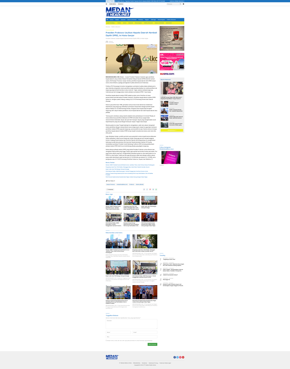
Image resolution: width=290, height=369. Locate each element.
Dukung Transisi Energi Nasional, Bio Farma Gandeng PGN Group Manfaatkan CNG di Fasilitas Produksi (129, 174)
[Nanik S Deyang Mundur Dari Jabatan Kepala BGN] (164, 111)
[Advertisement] (172, 181)
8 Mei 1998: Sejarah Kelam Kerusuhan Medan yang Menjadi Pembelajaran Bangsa (175, 124)
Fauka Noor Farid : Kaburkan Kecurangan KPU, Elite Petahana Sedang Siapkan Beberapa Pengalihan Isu (173, 264)
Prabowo (131, 184)
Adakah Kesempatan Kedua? (170, 275)
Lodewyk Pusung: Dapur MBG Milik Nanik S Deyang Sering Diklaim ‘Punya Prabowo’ (171, 98)
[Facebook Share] (144, 189)
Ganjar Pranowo (110, 184)
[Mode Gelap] (183, 4)
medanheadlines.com (122, 184)
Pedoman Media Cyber (165, 363)
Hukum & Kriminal (131, 19)
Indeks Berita (112, 4)
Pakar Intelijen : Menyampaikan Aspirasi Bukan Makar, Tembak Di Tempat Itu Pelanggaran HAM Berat (173, 270)
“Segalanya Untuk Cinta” (169, 259)
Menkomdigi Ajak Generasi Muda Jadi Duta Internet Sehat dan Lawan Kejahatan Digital (176, 117)
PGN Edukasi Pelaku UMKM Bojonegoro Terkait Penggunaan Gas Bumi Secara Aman (127, 171)
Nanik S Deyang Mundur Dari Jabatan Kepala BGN (175, 110)
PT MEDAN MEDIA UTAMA (125, 363)
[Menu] (107, 4)
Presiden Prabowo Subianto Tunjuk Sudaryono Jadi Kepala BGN (175, 103)
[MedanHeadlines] (120, 11)
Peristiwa (140, 19)
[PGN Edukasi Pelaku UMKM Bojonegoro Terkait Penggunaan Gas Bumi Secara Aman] (114, 217)
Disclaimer (120, 4)
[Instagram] (180, 357)
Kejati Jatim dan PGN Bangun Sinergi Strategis (117, 169)
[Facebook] (174, 357)
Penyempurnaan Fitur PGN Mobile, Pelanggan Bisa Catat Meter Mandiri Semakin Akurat (127, 167)
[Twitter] (177, 357)
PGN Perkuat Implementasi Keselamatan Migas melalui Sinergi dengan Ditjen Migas (126, 177)
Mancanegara (161, 19)
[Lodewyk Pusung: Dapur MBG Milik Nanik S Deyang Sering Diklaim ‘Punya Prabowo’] (172, 88)
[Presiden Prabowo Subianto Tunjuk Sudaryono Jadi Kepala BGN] (164, 104)
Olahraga (153, 19)
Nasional (123, 19)
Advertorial (169, 23)
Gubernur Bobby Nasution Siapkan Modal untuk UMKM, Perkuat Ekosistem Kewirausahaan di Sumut (162, 1)
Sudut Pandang (110, 23)
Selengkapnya (171, 130)
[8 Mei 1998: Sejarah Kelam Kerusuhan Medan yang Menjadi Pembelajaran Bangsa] (164, 125)
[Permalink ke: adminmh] (107, 42)
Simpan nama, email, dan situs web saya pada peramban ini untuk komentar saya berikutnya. (129, 340)
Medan (117, 19)
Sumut (111, 19)
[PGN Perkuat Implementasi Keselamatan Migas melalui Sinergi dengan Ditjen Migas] (149, 217)
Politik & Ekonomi (171, 19)
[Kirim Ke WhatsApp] (156, 189)
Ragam (147, 19)
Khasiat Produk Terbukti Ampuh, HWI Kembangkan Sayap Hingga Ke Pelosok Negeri (173, 285)
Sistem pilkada (139, 184)
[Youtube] (183, 357)
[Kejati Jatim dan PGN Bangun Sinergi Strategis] (149, 200)
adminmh (111, 41)
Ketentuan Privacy (153, 363)
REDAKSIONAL (136, 363)
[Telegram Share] (153, 189)
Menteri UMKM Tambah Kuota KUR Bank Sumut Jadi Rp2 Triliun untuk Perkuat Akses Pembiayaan (130, 165)
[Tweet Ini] (147, 189)
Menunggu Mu (166, 279)
